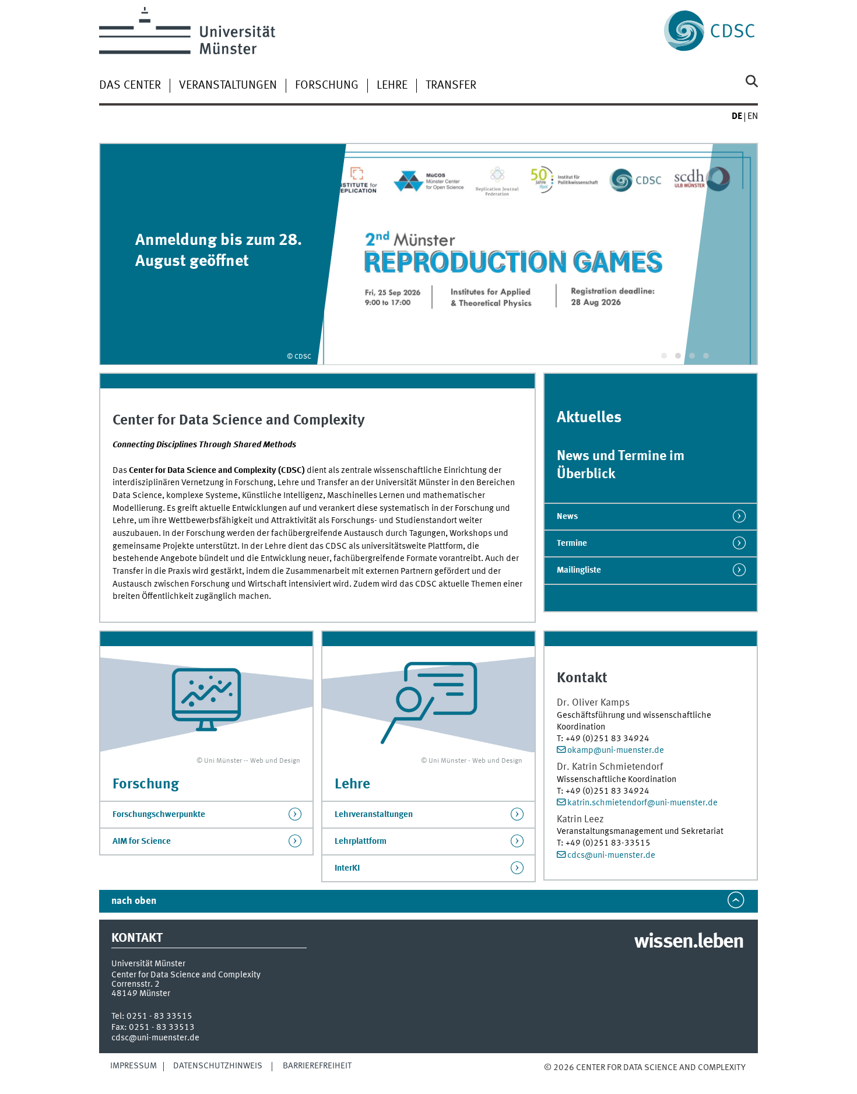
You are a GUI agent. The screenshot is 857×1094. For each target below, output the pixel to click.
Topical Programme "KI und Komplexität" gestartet (216, 251)
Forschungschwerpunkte (159, 814)
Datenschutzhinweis (217, 1066)
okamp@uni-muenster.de (615, 750)
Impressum (133, 1066)
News (567, 516)
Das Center (130, 86)
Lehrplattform (361, 841)
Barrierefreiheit (317, 1066)
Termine (572, 543)
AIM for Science (142, 841)
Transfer (451, 86)
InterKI (347, 868)
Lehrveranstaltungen (374, 814)
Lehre (392, 86)
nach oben (133, 901)
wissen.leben (688, 942)
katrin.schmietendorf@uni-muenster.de (642, 803)
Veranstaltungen (228, 86)
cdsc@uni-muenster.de (155, 1038)
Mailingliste (579, 570)
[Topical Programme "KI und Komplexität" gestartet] (428, 254)
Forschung (327, 86)
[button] (664, 356)
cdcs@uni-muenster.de (611, 855)
